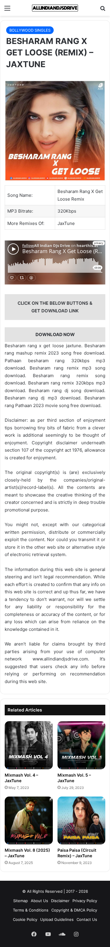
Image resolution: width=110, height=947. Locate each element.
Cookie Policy (25, 919)
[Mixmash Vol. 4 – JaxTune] (29, 745)
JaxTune (66, 223)
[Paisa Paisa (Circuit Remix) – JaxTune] (81, 821)
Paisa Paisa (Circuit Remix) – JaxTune (76, 853)
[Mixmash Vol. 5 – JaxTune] (81, 745)
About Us (39, 900)
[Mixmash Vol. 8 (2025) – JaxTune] (29, 821)
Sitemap (20, 900)
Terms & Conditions (30, 910)
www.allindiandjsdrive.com (60, 659)
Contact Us (87, 919)
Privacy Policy (84, 900)
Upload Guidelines (57, 919)
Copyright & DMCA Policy (74, 910)
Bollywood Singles (29, 30)
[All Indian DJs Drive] (55, 8)
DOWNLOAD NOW (55, 334)
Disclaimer (60, 900)
